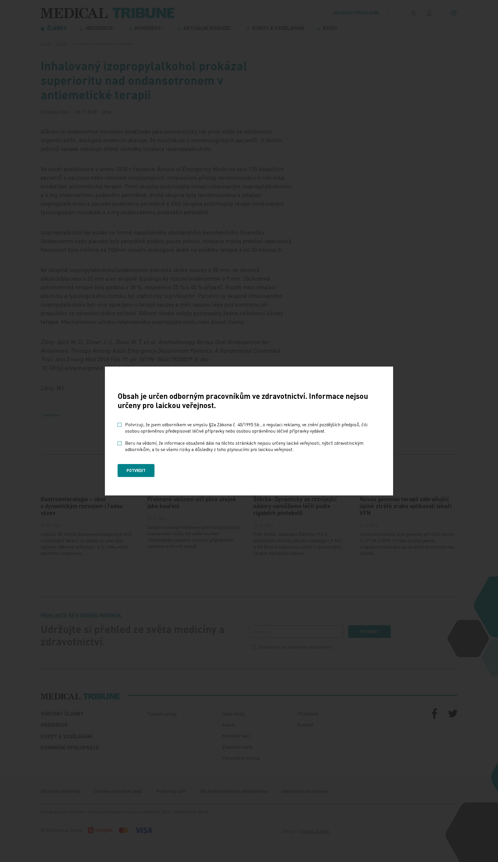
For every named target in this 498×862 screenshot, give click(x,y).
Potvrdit (136, 470)
